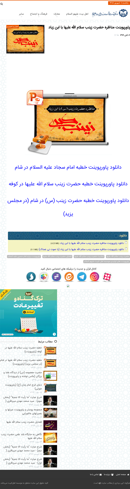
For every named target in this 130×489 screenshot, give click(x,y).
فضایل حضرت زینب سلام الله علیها (57, 256)
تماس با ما (94, 474)
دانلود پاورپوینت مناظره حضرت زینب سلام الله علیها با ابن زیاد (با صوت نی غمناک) (81, 249)
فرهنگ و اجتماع (38, 14)
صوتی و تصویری (12, 26)
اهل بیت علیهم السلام (77, 14)
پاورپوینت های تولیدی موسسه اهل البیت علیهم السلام (106, 261)
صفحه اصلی (121, 474)
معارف (57, 14)
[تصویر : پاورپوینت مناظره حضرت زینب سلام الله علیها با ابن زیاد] (25, 39)
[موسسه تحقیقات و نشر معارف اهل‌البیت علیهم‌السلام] (109, 17)
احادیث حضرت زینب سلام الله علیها (89, 256)
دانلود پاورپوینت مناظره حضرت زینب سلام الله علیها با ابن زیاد (92, 243)
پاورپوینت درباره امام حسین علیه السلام (24, 256)
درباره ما (107, 474)
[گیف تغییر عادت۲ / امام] (28, 336)
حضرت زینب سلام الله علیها (118, 256)
